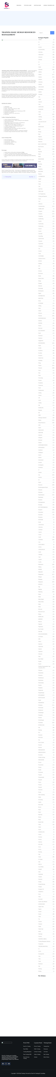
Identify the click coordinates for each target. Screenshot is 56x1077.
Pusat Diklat (25, 1049)
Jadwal (16, 171)
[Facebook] (3, 1064)
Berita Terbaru (46, 1057)
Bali (13, 170)
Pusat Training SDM (27, 1054)
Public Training (37, 1049)
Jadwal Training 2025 (49, 5)
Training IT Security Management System (45, 1028)
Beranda (19, 5)
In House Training (37, 1051)
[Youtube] (9, 1064)
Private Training (37, 1046)
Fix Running (22, 170)
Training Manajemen (27, 1051)
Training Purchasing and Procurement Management (43, 1016)
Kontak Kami (37, 5)
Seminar (35, 1057)
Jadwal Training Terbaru (6, 170)
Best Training (46, 1054)
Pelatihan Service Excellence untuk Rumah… (45, 1002)
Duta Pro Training (26, 1046)
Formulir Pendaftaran (23, 160)
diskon (9, 171)
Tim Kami (46, 1051)
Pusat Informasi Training (26, 1058)
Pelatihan (20, 171)
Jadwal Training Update (23, 159)
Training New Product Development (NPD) (45, 987)
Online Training (37, 1054)
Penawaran (46, 1049)
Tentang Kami (27, 5)
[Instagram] (6, 1064)
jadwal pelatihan (10, 159)
